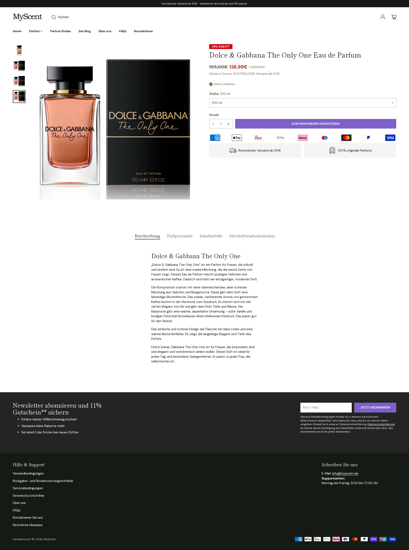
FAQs (16, 510)
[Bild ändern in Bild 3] (19, 81)
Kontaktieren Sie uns (28, 517)
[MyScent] (28, 17)
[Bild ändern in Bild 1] (19, 50)
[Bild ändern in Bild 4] (19, 96)
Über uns (19, 503)
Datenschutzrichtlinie (28, 496)
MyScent (50, 539)
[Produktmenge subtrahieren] (213, 123)
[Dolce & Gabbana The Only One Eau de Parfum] (115, 129)
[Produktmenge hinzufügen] (228, 123)
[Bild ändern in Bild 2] (19, 65)
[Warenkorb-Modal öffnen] (394, 17)
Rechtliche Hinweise (27, 525)
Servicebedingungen (28, 488)
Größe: (219, 94)
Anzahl (214, 115)
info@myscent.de (345, 473)
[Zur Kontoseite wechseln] (383, 17)
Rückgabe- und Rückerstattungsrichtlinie (43, 481)
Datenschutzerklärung (381, 424)
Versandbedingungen (28, 473)
